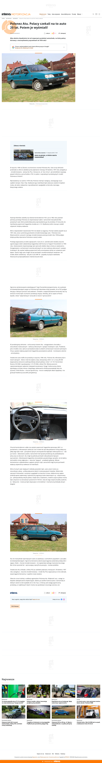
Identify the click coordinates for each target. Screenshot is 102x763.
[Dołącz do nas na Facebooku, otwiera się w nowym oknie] (61, 599)
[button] (43, 14)
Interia (3, 18)
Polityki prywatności (44, 757)
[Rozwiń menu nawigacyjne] (99, 14)
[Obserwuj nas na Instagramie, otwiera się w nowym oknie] (64, 599)
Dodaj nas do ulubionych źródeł (32, 48)
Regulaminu (35, 757)
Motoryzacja (8, 18)
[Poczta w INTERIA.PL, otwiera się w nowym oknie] (96, 14)
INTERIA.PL (67, 757)
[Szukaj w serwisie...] (93, 14)
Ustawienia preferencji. (54, 757)
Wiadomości (15, 18)
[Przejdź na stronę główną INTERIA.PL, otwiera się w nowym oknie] (6, 14)
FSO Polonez (15, 606)
